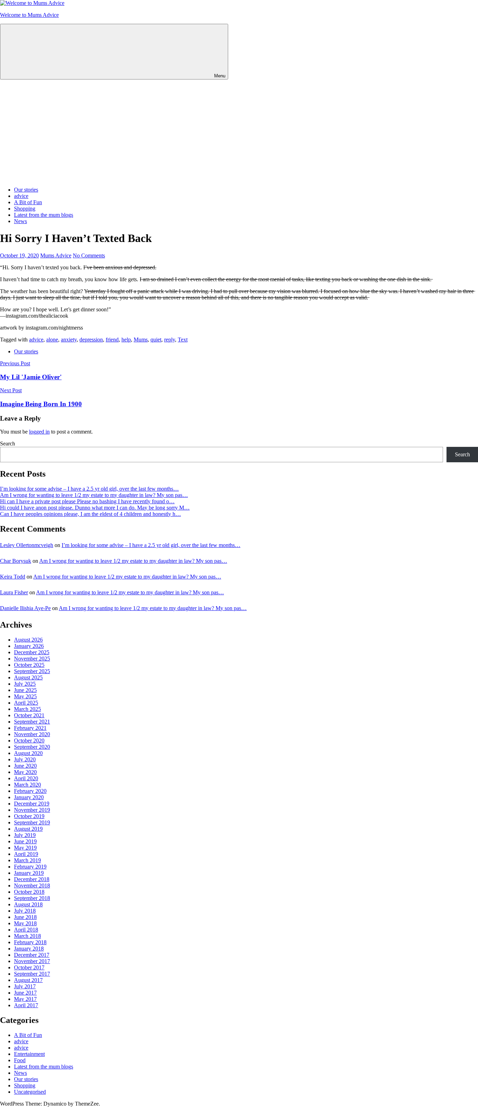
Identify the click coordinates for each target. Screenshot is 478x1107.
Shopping (24, 209)
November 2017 (32, 961)
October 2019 (29, 816)
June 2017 (25, 993)
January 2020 (29, 797)
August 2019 (28, 829)
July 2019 (25, 835)
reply (169, 340)
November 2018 (32, 885)
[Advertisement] (239, 132)
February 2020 (30, 791)
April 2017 (26, 1005)
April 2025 (26, 703)
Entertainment (29, 1054)
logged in (39, 432)
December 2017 (31, 955)
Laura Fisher (14, 592)
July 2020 (25, 759)
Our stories (26, 190)
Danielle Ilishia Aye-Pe (25, 608)
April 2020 (26, 778)
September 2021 (32, 722)
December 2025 (31, 652)
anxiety (69, 340)
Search (7, 444)
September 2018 (32, 898)
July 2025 (25, 684)
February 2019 (30, 867)
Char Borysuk (15, 561)
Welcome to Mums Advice (29, 15)
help (126, 340)
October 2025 (29, 665)
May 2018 (25, 923)
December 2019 (31, 804)
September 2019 (32, 822)
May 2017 (25, 999)
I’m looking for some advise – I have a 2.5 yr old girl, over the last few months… (89, 489)
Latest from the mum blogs (43, 215)
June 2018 (25, 917)
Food (20, 1060)
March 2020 (27, 785)
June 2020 (25, 766)
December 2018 (31, 879)
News (20, 221)
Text (183, 340)
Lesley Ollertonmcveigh (26, 545)
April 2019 (26, 854)
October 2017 (29, 967)
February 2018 (30, 942)
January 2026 (29, 646)
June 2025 (25, 690)
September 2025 (32, 671)
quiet (155, 340)
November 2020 (32, 734)
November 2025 (32, 659)
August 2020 (28, 753)
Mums (141, 340)
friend (112, 340)
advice (21, 196)
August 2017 (28, 980)
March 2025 (27, 709)
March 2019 (27, 860)
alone (52, 340)
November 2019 (32, 810)
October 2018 (29, 892)
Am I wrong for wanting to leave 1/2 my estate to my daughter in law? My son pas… (94, 495)
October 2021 (29, 715)
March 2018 (27, 936)
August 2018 (28, 904)
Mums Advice (55, 255)
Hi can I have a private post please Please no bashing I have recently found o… (87, 501)
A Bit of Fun (28, 202)
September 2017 (32, 974)
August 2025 (28, 677)
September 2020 (32, 747)
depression (91, 340)
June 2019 (25, 841)
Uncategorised (30, 1092)
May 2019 (25, 848)
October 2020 (29, 740)
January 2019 (29, 873)
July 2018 (25, 911)
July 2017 (25, 986)
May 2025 (25, 696)
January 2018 (29, 949)
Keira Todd (12, 577)
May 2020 (25, 772)
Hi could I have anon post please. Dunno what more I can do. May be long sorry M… (95, 508)
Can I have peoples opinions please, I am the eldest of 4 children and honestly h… (90, 514)
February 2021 (30, 728)
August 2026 (28, 640)
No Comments (89, 255)
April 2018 (26, 930)
